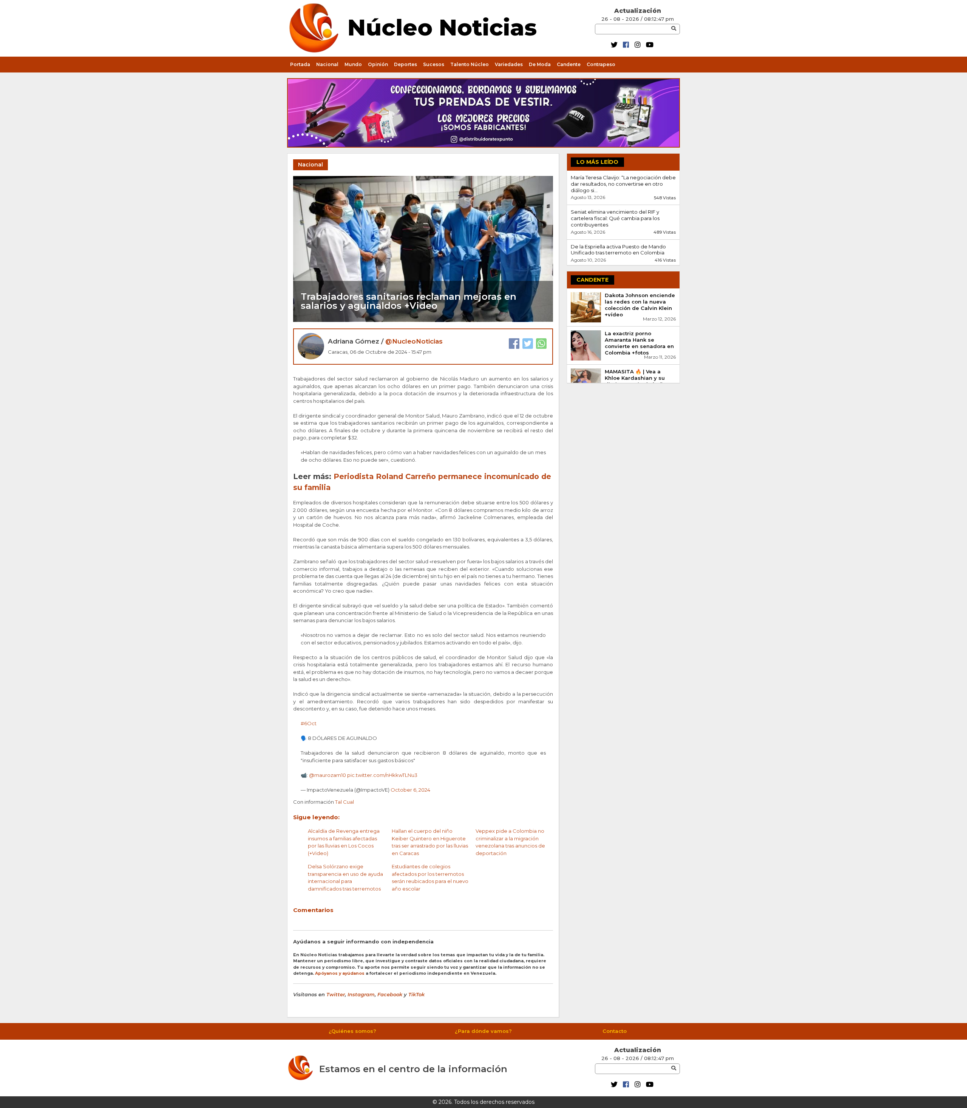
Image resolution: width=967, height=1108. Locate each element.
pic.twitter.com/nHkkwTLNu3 (382, 775)
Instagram (361, 994)
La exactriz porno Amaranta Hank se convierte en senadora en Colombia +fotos (639, 343)
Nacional (327, 64)
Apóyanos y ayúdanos (340, 973)
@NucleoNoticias (414, 341)
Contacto (614, 1031)
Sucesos (433, 64)
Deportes (405, 64)
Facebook (389, 994)
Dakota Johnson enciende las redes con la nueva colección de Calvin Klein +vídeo (640, 304)
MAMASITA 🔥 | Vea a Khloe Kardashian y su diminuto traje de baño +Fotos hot (635, 381)
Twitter (335, 994)
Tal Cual (344, 802)
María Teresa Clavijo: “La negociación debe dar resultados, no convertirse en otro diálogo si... (623, 183)
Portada (300, 64)
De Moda (540, 64)
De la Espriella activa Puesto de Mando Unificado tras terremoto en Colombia (618, 249)
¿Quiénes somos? (352, 1031)
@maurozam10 (327, 775)
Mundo (353, 64)
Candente (569, 64)
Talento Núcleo (469, 64)
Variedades (509, 64)
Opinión (378, 64)
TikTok (416, 994)
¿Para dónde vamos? (483, 1031)
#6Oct (309, 723)
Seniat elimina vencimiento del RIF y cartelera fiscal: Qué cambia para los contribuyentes (615, 218)
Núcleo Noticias (442, 26)
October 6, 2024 (410, 790)
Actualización (637, 10)
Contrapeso (601, 64)
